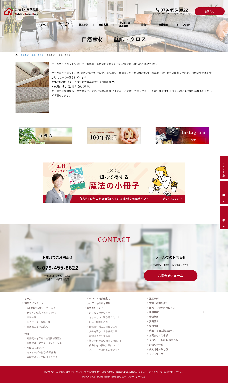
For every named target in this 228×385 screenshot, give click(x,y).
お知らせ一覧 (156, 344)
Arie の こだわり (35, 347)
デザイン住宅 (41, 312)
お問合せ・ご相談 (158, 335)
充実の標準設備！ (158, 303)
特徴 (27, 333)
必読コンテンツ (95, 308)
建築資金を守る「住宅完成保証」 (44, 338)
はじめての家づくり (99, 312)
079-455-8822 (60, 268)
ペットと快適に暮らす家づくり (105, 350)
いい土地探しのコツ (99, 321)
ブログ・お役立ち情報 (98, 303)
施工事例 (154, 298)
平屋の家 (31, 317)
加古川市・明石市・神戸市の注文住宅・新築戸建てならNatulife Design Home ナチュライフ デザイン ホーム (116, 372)
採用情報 (154, 326)
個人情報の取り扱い (159, 349)
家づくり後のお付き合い (162, 308)
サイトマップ (156, 354)
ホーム (28, 298)
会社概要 (154, 316)
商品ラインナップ (34, 303)
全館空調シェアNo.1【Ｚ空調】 (43, 357)
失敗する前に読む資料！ (162, 330)
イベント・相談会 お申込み (163, 340)
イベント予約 (223, 167)
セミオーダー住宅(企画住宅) (42, 352)
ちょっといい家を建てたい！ (104, 317)
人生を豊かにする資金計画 (103, 331)
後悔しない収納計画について (104, 345)
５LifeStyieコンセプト (41, 307)
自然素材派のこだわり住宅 (103, 326)
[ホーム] (17, 55)
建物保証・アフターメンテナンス (44, 343)
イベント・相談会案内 (98, 298)
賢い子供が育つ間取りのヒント (105, 340)
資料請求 (154, 321)
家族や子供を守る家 (99, 336)
